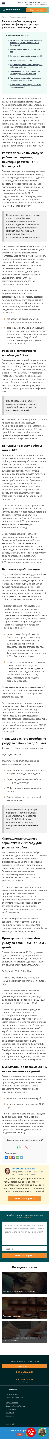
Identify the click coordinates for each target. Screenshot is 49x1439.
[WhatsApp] (17, 1157)
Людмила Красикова (24, 1168)
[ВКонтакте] (6, 1157)
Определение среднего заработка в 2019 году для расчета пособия (25, 72)
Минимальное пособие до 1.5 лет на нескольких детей (25, 86)
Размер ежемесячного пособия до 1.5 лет (25, 50)
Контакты (10, 1412)
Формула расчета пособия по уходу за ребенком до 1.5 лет (26, 65)
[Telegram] (21, 1157)
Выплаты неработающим (21, 60)
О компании (11, 1409)
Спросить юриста (24, 1198)
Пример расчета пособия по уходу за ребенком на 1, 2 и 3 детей (25, 79)
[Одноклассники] (10, 1157)
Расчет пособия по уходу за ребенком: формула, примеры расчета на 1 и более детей (26, 42)
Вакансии (10, 1416)
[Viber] (13, 1157)
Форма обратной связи (15, 1406)
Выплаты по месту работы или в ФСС (26, 56)
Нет (20, 1435)
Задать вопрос (36, 10)
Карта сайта (10, 1424)
